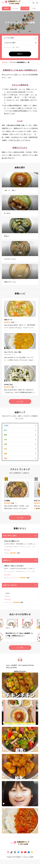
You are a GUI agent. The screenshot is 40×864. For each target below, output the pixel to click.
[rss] (32, 852)
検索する (20, 54)
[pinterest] (22, 852)
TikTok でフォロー (20, 671)
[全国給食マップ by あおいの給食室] (11, 2)
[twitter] (15, 852)
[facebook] (18, 852)
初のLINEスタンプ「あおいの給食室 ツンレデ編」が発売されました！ (22, 63)
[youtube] (25, 852)
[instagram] (8, 852)
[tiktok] (12, 852)
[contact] (29, 852)
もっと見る (20, 401)
